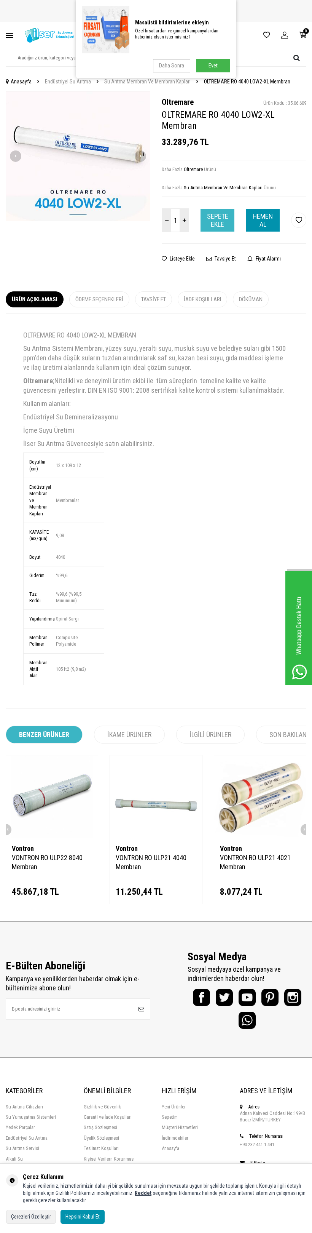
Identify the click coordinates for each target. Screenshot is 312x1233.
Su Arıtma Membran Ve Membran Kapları (147, 81)
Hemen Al (263, 220)
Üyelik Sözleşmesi (101, 1138)
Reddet (143, 1193)
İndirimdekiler (175, 1138)
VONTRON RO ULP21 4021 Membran (255, 862)
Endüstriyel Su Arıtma (68, 81)
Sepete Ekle (217, 220)
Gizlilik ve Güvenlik (102, 1107)
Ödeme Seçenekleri (99, 299)
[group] (78, 156)
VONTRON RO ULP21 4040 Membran (151, 862)
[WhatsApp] (247, 1020)
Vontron (23, 848)
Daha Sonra (171, 65)
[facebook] (201, 997)
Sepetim (170, 1117)
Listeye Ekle (182, 259)
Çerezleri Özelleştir (31, 1217)
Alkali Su (14, 1159)
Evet (213, 65)
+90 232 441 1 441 (257, 1144)
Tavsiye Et (224, 259)
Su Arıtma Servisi (22, 1148)
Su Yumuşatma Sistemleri (31, 1117)
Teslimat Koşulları (101, 1148)
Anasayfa (21, 81)
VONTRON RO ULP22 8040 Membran (47, 862)
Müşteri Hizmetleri (180, 1127)
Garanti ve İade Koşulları (108, 1117)
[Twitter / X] (224, 997)
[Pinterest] (270, 997)
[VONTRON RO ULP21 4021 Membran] (260, 796)
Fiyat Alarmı (268, 259)
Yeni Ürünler (174, 1107)
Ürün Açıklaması (34, 299)
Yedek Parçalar (20, 1127)
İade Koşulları (202, 299)
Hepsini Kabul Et (82, 1217)
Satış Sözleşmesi (100, 1127)
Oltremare (178, 102)
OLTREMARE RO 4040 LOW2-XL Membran (247, 81)
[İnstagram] (292, 997)
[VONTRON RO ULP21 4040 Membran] (156, 796)
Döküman (251, 299)
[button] (15, 156)
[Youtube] (247, 997)
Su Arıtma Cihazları (24, 1107)
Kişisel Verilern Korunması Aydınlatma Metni (109, 1162)
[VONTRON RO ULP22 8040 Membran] (52, 796)
